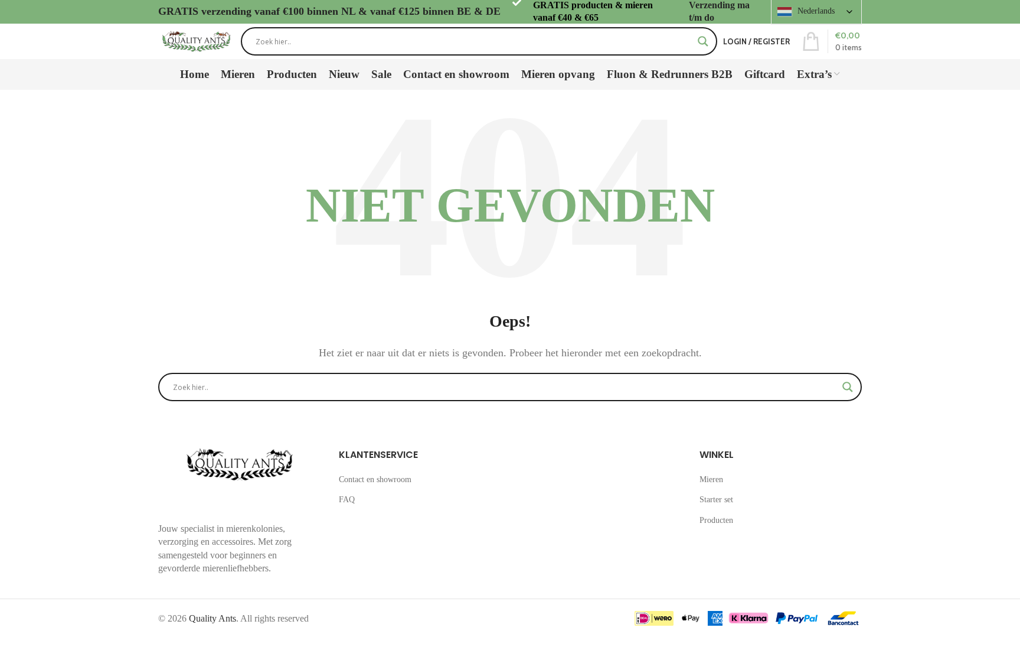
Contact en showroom (375, 479)
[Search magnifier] (703, 41)
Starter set (716, 499)
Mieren (711, 479)
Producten (716, 520)
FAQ (347, 499)
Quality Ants (212, 618)
